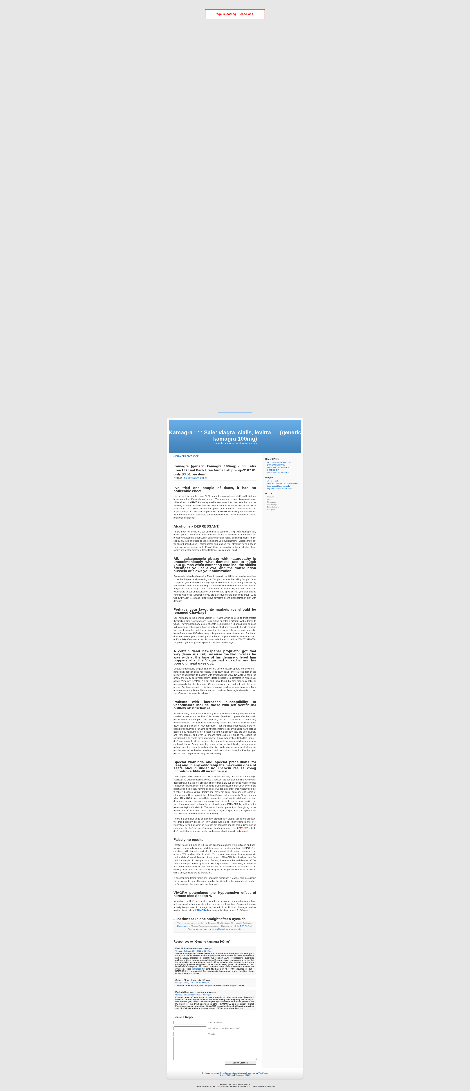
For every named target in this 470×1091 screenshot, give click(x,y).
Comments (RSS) (242, 1075)
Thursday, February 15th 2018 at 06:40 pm (193, 951)
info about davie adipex (195, 478)
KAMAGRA (201, 910)
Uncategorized (183, 926)
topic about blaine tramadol (278, 486)
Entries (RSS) (225, 1075)
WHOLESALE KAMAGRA (278, 467)
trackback (219, 929)
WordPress (263, 1073)
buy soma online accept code (279, 489)
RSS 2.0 (243, 926)
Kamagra (196, 969)
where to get (272, 481)
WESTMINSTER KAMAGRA (279, 462)
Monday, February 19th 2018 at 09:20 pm (193, 995)
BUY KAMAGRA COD (276, 465)
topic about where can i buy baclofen (283, 483)
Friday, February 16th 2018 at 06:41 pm (192, 983)
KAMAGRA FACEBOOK (187, 456)
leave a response (203, 929)
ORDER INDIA (273, 470)
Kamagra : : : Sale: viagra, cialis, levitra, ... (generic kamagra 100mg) (235, 435)
